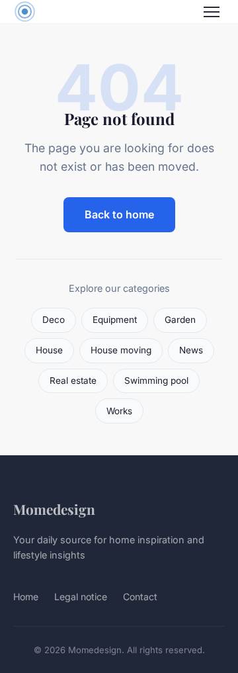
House (49, 350)
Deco (53, 319)
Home (25, 596)
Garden (180, 319)
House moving (121, 350)
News (191, 350)
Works (119, 411)
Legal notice (80, 596)
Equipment (115, 319)
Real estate (73, 380)
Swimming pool (156, 380)
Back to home (119, 214)
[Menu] (211, 11)
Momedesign (54, 509)
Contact (140, 596)
